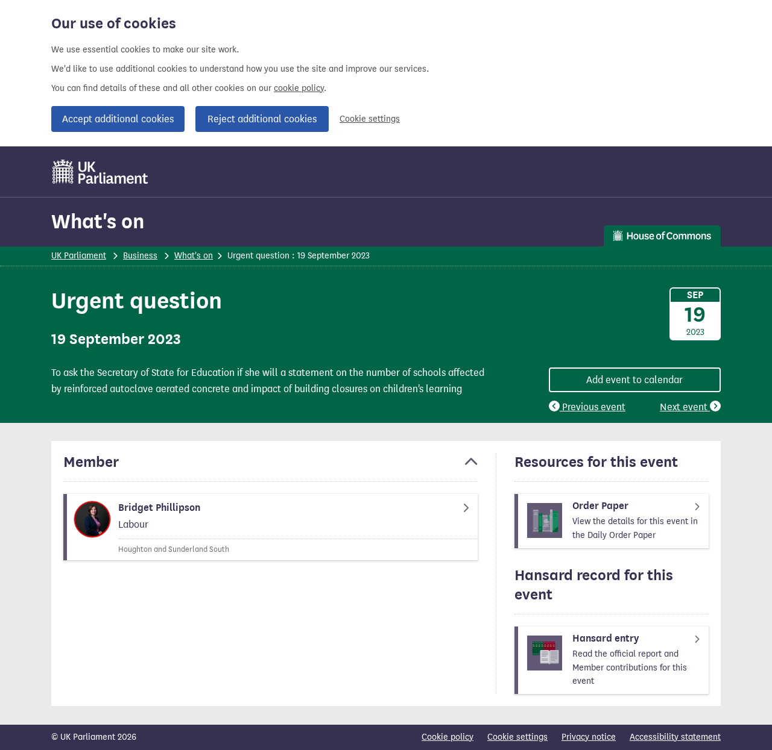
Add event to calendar (634, 380)
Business (140, 256)
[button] (270, 467)
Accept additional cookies (118, 119)
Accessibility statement (675, 737)
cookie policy (299, 88)
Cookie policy (447, 737)
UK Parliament (78, 256)
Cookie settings (370, 119)
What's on (97, 221)
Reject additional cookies (262, 119)
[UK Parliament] (100, 171)
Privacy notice (589, 737)
